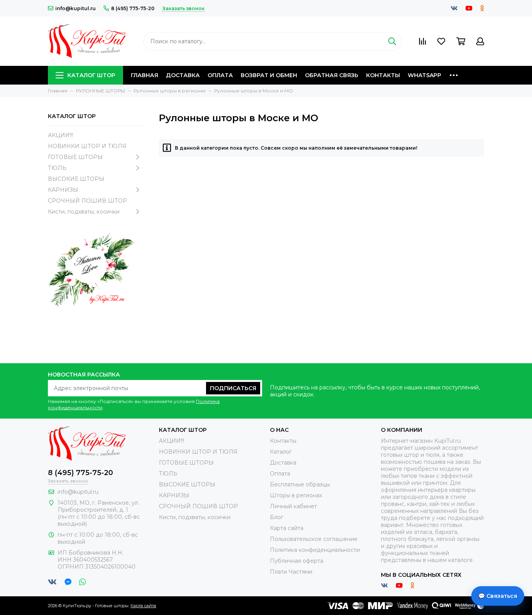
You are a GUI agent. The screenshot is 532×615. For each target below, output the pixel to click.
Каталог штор (91, 75)
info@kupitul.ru (75, 8)
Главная (144, 75)
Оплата (220, 75)
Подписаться (233, 388)
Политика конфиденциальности (315, 549)
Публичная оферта (296, 560)
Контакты (383, 75)
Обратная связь (331, 75)
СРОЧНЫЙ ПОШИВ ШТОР (87, 200)
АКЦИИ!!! (60, 135)
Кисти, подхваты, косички (84, 211)
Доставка (183, 75)
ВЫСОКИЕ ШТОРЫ (76, 178)
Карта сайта (286, 528)
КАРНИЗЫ (63, 189)
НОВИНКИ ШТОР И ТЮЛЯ (87, 146)
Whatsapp (424, 75)
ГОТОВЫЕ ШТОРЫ (75, 157)
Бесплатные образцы (300, 484)
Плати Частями (291, 571)
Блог (276, 517)
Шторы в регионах (296, 495)
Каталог (281, 451)
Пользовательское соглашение (314, 539)
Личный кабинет (293, 506)
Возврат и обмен (269, 75)
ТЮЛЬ (57, 167)
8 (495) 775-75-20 (133, 8)
